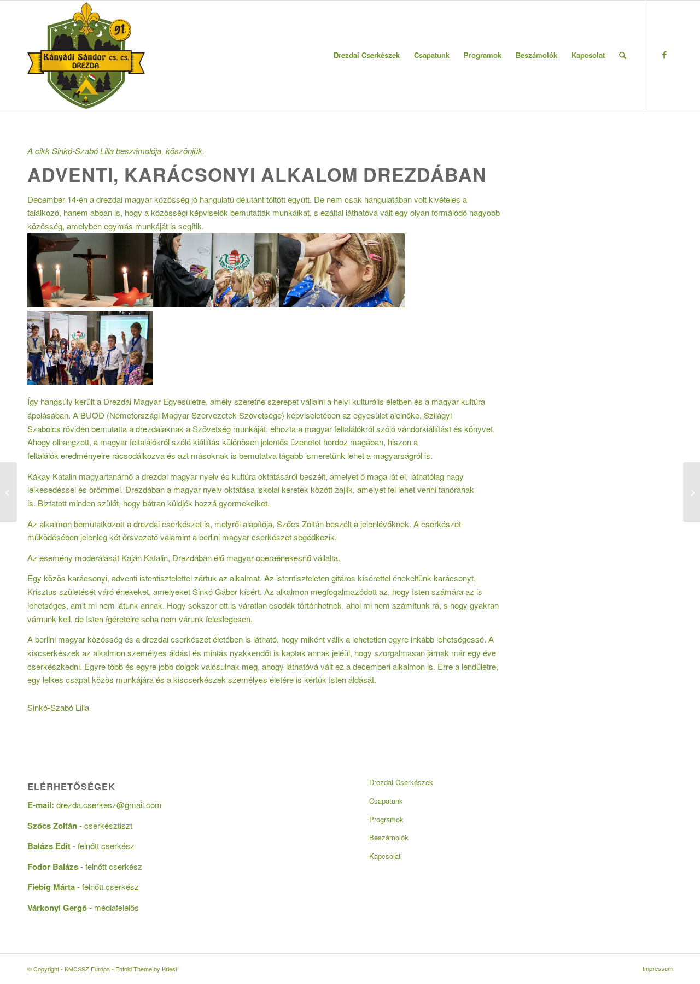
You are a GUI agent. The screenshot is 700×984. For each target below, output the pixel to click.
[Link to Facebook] (664, 54)
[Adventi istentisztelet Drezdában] (90, 303)
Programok (386, 819)
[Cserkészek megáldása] (342, 303)
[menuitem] (366, 55)
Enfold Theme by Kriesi (146, 968)
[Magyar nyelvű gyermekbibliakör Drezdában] (8, 492)
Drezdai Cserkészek (401, 782)
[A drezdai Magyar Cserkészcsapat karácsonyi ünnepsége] (691, 492)
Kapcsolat (385, 856)
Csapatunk (386, 801)
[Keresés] (622, 55)
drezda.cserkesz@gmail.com (109, 804)
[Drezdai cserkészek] (90, 381)
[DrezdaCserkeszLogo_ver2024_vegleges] (86, 55)
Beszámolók (389, 837)
